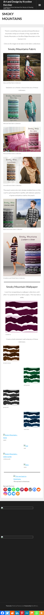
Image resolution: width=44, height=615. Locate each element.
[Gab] (18, 489)
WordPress (34, 606)
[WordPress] (30, 489)
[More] (18, 494)
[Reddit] (38, 489)
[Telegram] (13, 494)
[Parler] (22, 489)
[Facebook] (34, 489)
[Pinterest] (5, 489)
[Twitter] (9, 494)
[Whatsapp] (13, 489)
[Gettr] (26, 489)
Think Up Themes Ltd (18, 606)
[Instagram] (5, 494)
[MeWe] (9, 489)
